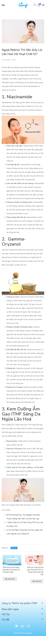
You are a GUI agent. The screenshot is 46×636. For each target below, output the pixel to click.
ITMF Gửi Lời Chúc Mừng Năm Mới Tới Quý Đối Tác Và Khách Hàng (11, 569)
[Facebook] (17, 626)
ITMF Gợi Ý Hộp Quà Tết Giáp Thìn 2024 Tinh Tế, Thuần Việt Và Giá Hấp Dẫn (35, 571)
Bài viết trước (10, 579)
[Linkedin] (22, 626)
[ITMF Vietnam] (25, 5)
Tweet (15, 548)
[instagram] (28, 626)
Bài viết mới (37, 581)
